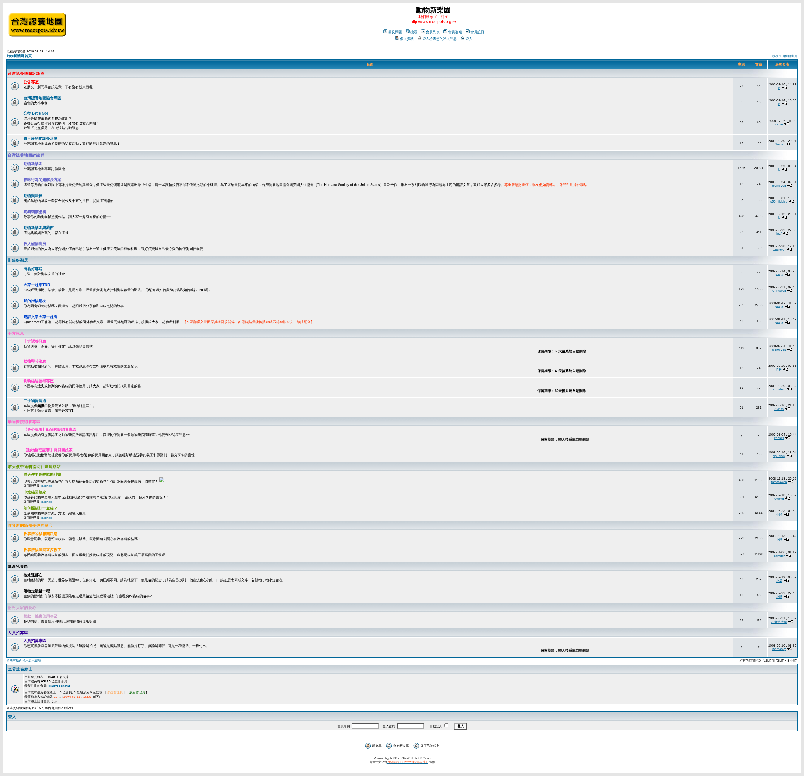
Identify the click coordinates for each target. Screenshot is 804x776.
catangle (46, 485)
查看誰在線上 (20, 669)
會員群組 (455, 32)
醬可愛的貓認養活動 (40, 138)
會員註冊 (477, 32)
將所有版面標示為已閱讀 (24, 660)
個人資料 (407, 39)
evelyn (779, 498)
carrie (779, 124)
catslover (779, 249)
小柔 (779, 581)
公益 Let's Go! (36, 113)
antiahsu (779, 389)
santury (779, 555)
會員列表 (433, 32)
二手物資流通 (35, 401)
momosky (779, 649)
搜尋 (413, 32)
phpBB (392, 758)
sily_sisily (779, 456)
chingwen (779, 290)
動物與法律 (33, 195)
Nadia (779, 144)
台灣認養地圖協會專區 (42, 98)
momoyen (779, 185)
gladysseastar (59, 685)
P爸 (779, 369)
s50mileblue (779, 201)
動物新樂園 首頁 (19, 56)
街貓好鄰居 (18, 260)
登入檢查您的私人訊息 (439, 39)
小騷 (779, 514)
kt (779, 88)
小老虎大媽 (779, 622)
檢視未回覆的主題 (784, 56)
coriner (779, 438)
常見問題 (395, 32)
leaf (779, 233)
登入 (468, 39)
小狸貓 (779, 409)
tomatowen (779, 482)
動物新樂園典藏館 (39, 227)
